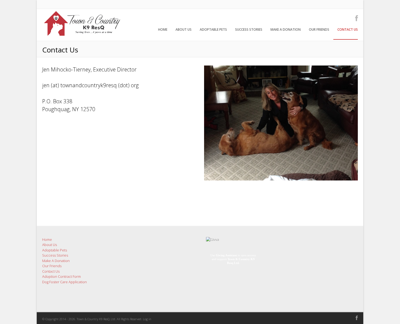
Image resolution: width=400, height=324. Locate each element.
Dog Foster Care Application (64, 281)
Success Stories (248, 29)
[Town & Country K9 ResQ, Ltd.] (81, 37)
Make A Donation (285, 29)
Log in (147, 319)
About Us (184, 29)
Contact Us (347, 29)
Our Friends (319, 29)
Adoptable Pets (213, 29)
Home (162, 29)
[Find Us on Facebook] (355, 18)
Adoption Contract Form (61, 276)
